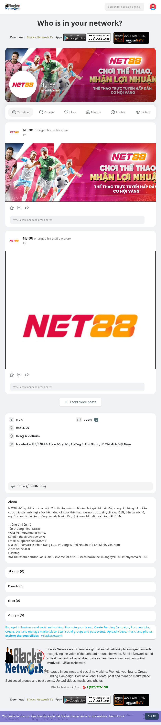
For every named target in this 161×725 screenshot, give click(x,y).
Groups (13, 615)
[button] (124, 7)
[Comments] (19, 208)
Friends (13, 586)
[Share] (27, 208)
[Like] (19, 208)
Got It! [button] (152, 716)
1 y (24, 135)
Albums (13, 571)
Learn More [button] (116, 716)
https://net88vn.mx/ (32, 486)
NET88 (48, 84)
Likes (11, 600)
